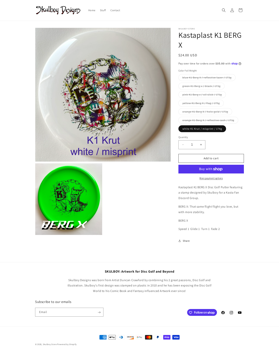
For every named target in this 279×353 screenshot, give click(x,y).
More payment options (211, 178)
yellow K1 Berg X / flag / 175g (203, 104)
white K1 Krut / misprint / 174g (202, 128)
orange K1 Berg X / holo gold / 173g (207, 112)
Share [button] (186, 240)
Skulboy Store (50, 344)
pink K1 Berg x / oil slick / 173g (204, 95)
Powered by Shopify (67, 344)
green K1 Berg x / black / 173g (203, 86)
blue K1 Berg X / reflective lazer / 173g (209, 78)
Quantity (183, 137)
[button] (224, 10)
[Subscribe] (99, 312)
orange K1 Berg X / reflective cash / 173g (210, 121)
